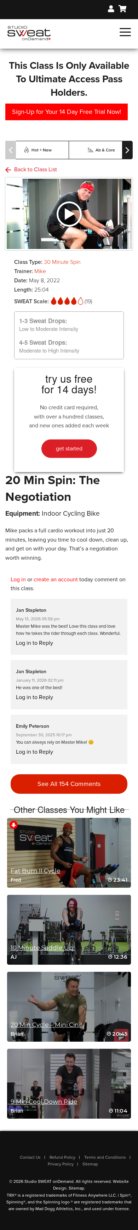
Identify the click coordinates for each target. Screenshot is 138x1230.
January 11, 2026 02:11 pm (40, 680)
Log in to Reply (34, 643)
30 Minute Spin (62, 262)
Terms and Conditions (105, 1157)
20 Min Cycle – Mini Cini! (46, 1024)
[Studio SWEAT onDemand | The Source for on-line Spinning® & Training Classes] (29, 32)
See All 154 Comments (69, 784)
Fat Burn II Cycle (36, 870)
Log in (18, 579)
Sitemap (90, 1164)
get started (69, 448)
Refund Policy (62, 1157)
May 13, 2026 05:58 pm (38, 618)
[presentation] (10, 150)
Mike (40, 271)
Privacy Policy (61, 1164)
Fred (16, 880)
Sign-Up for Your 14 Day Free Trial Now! (66, 112)
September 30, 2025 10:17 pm (44, 734)
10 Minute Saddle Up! (43, 947)
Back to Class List (35, 169)
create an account (56, 579)
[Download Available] (14, 824)
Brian (17, 1034)
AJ (14, 957)
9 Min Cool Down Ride (44, 1101)
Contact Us (30, 1157)
